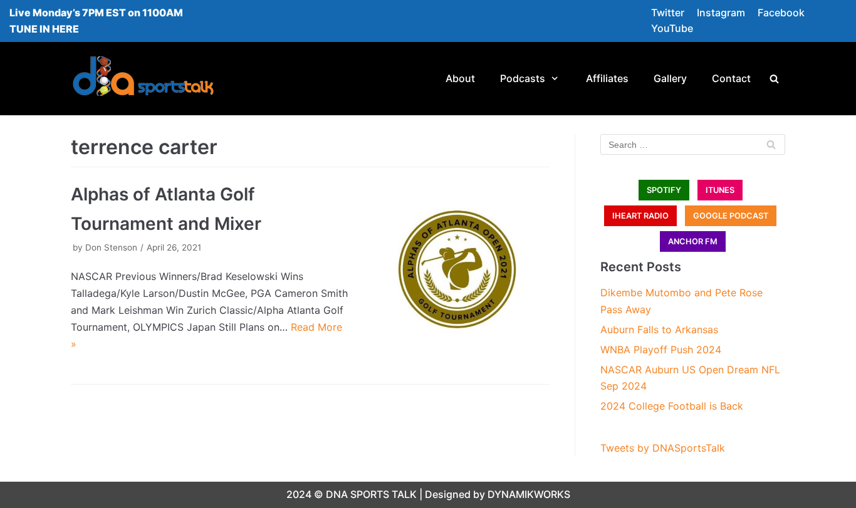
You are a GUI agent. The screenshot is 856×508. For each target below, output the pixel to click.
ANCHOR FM (693, 241)
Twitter (667, 12)
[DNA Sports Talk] (143, 78)
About (460, 78)
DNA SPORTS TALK (371, 494)
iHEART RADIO (640, 215)
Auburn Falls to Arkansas (659, 329)
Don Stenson (111, 247)
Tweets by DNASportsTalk (662, 448)
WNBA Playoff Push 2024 (660, 349)
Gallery (670, 78)
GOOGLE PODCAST (730, 215)
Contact (731, 78)
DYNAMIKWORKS (529, 494)
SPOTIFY (664, 190)
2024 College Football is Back (671, 406)
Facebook (781, 12)
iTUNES (720, 190)
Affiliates (607, 78)
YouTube (672, 28)
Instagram (721, 12)
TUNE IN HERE (44, 29)
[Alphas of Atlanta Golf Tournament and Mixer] (455, 272)
